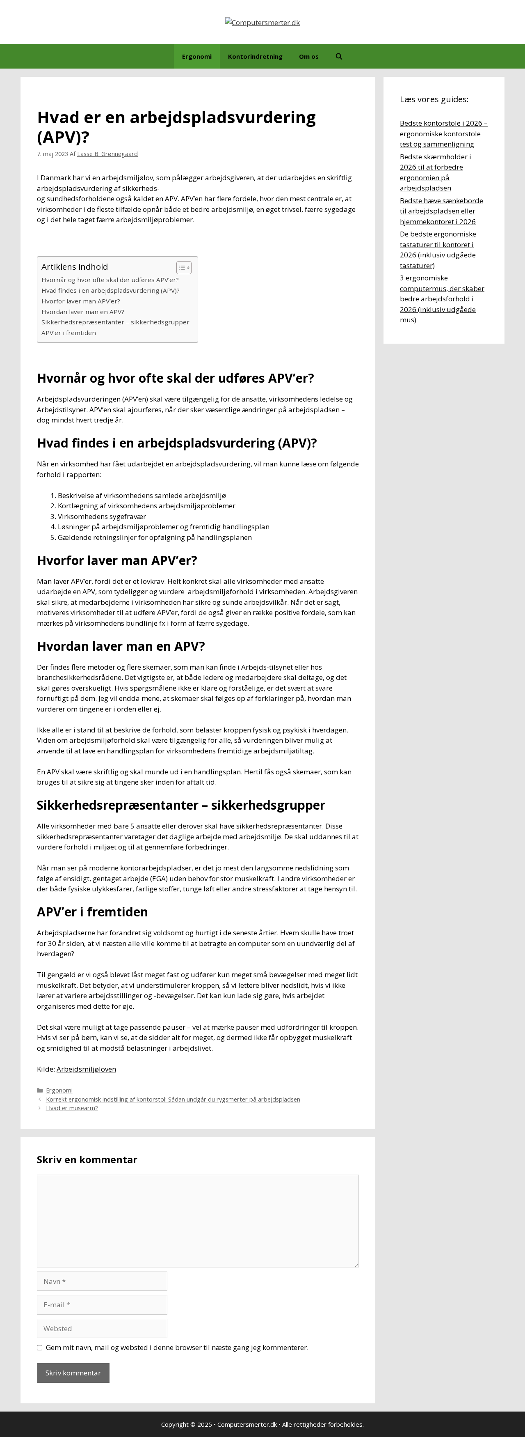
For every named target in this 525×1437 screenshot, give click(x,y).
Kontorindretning (255, 56)
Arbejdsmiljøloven (86, 1069)
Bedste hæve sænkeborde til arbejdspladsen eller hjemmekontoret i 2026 (441, 211)
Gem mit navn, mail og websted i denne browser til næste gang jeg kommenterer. (177, 1347)
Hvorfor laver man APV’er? (80, 301)
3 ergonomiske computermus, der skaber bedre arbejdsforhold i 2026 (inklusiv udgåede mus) (442, 298)
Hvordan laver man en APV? (82, 312)
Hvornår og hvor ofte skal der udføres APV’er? (110, 279)
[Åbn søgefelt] (339, 56)
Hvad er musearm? (72, 1108)
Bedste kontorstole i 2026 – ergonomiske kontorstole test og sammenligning (444, 133)
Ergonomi (197, 56)
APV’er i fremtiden (68, 332)
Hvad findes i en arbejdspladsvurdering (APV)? (110, 290)
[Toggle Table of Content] (179, 268)
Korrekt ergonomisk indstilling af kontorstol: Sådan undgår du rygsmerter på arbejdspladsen (173, 1099)
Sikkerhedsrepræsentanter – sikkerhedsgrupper (115, 322)
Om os (309, 56)
